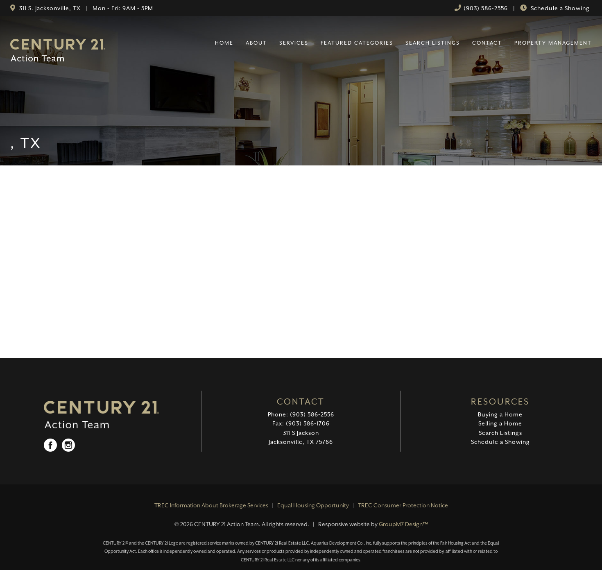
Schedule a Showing (559, 8)
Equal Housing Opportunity (313, 505)
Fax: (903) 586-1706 (301, 423)
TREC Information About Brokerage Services (211, 505)
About (256, 43)
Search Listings (432, 43)
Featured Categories (357, 43)
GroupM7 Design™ (403, 524)
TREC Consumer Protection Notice (403, 505)
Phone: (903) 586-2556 (301, 414)
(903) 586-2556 (486, 8)
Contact (487, 43)
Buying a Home (500, 414)
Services (293, 43)
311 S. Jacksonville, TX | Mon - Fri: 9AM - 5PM (85, 8)
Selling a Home (500, 423)
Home (224, 43)
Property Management (553, 43)
